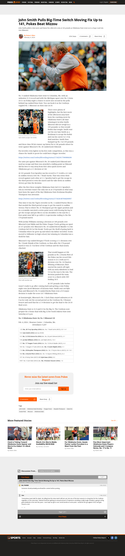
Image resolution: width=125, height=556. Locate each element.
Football (30, 2)
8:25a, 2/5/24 (103, 485)
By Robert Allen (29, 35)
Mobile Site (62, 538)
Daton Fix (69, 409)
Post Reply (25, 477)
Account (29, 538)
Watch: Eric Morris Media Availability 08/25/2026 (46, 443)
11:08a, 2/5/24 (102, 495)
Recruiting (64, 2)
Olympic (57, 2)
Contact (39, 538)
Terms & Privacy (47, 538)
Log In (101, 2)
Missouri (30, 411)
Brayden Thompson (59, 409)
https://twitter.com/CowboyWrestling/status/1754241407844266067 (45, 199)
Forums (24, 2)
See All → (114, 421)
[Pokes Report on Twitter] (108, 537)
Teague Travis (48, 409)
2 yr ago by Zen (37, 482)
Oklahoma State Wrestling (34, 409)
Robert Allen (13, 450)
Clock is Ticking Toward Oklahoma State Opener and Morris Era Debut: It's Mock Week (19, 445)
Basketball (44, 2)
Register (106, 2)
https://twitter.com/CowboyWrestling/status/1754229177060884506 (45, 157)
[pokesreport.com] (13, 2)
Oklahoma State (39, 411)
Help (34, 538)
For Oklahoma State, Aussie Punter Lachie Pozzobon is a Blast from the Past (76, 444)
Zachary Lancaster (43, 446)
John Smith (22, 409)
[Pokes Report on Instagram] (115, 537)
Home (24, 538)
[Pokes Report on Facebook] (112, 537)
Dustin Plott (22, 411)
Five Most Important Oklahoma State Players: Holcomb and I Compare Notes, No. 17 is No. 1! (103, 445)
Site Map (55, 538)
